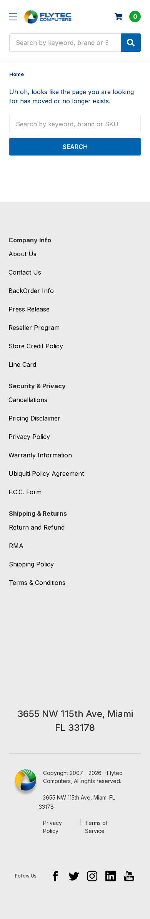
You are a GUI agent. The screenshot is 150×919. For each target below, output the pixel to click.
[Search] (131, 42)
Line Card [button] (22, 364)
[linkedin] (111, 876)
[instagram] (92, 876)
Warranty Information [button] (40, 455)
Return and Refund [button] (37, 527)
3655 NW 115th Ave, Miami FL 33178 (77, 802)
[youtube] (129, 876)
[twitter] (74, 876)
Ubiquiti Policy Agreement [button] (46, 473)
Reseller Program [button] (34, 327)
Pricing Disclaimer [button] (34, 418)
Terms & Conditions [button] (37, 582)
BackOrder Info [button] (31, 291)
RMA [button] (16, 546)
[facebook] (55, 876)
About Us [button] (22, 254)
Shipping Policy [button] (31, 564)
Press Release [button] (29, 309)
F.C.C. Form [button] (25, 492)
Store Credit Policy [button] (35, 346)
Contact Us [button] (24, 272)
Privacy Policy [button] (29, 436)
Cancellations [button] (27, 400)
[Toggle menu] (12, 16)
